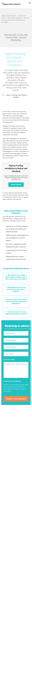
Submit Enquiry (16, 184)
